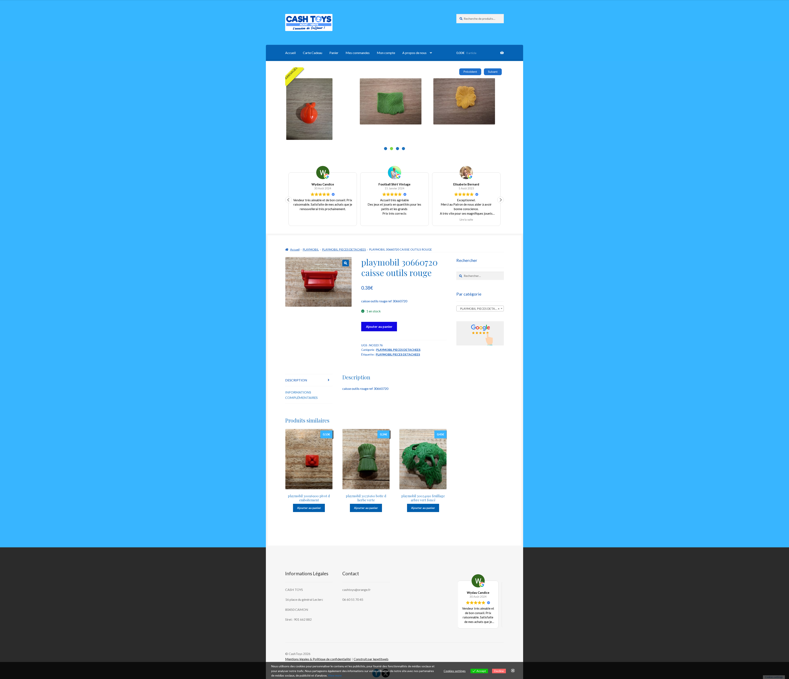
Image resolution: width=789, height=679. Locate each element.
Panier (333, 53)
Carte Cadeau (312, 53)
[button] (288, 200)
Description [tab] (296, 380)
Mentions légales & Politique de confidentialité (318, 659)
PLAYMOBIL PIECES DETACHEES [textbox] (481, 308)
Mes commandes (358, 53)
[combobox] (480, 308)
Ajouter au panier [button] (329, 115)
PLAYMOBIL (311, 249)
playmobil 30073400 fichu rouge (410, 83)
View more (335, 675)
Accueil (290, 53)
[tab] (385, 148)
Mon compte (386, 53)
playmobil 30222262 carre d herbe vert (488, 83)
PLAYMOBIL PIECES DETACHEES (344, 249)
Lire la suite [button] (394, 219)
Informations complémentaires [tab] (301, 394)
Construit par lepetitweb (371, 659)
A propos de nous (414, 53)
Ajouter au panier (379, 326)
